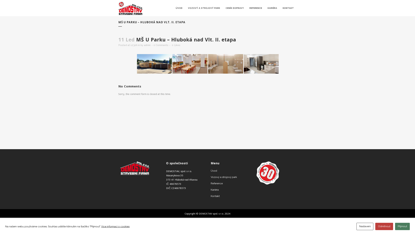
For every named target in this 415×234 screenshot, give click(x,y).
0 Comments (161, 45)
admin (147, 45)
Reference (217, 183)
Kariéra (215, 189)
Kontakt (215, 196)
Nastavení (365, 226)
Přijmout (402, 226)
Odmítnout (384, 226)
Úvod (214, 170)
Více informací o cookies (115, 226)
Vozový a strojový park (224, 177)
